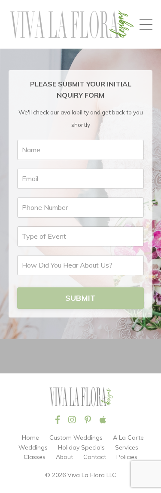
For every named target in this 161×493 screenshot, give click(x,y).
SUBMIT (80, 298)
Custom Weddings (76, 437)
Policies (126, 457)
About (64, 457)
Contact (94, 457)
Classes (35, 457)
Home (30, 437)
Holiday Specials (81, 447)
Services (126, 447)
